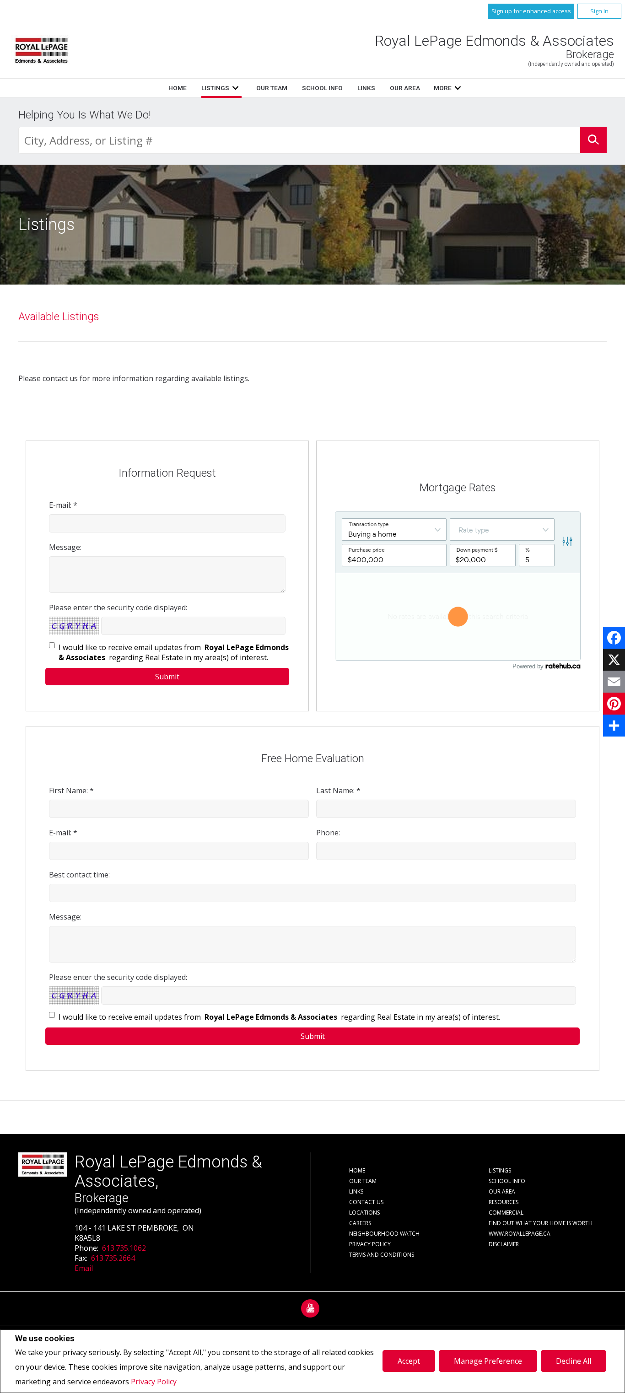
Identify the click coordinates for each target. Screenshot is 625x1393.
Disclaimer (504, 1244)
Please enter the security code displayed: (118, 607)
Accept (409, 1361)
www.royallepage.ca (519, 1233)
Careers (360, 1223)
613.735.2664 (113, 1258)
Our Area (405, 87)
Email (84, 1268)
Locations (364, 1212)
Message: (65, 547)
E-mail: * (63, 505)
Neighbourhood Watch (384, 1233)
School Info (322, 87)
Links (366, 87)
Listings (215, 87)
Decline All (573, 1361)
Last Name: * (338, 790)
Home (177, 87)
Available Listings (58, 316)
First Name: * (71, 790)
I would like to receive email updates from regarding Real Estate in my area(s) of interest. (174, 652)
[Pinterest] (614, 704)
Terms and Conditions (381, 1255)
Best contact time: (79, 875)
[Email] (614, 682)
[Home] (41, 50)
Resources (503, 1202)
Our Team (271, 87)
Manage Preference (488, 1361)
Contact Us (366, 1202)
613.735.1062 (124, 1248)
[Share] (614, 726)
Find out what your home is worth (541, 1223)
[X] (614, 660)
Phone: (328, 833)
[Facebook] (614, 638)
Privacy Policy (154, 1382)
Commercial (506, 1212)
